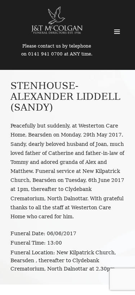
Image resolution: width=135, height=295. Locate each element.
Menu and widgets (117, 31)
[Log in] (124, 11)
